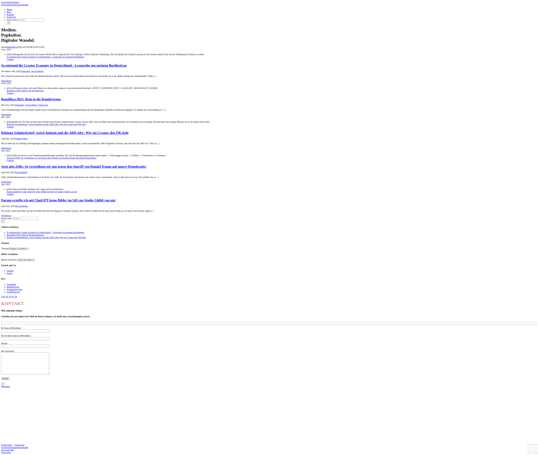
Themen (4, 248)
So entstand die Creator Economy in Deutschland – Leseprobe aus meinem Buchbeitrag (45, 57)
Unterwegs (43, 105)
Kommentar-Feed (14, 289)
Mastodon (5, 386)
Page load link (7, 450)
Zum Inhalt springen (10, 2)
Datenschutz (6, 445)
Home (9, 273)
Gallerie (10, 59)
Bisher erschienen (9, 260)
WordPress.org (13, 292)
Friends (10, 271)
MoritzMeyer (12, 47)
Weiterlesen (6, 81)
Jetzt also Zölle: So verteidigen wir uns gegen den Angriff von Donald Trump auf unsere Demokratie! (51, 158)
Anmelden (11, 284)
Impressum (19, 445)
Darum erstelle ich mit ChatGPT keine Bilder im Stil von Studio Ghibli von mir (42, 192)
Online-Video (21, 138)
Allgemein (25, 71)
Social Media (37, 71)
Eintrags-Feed (13, 287)
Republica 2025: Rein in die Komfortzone (25, 90)
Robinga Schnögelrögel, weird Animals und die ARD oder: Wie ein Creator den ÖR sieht (46, 124)
